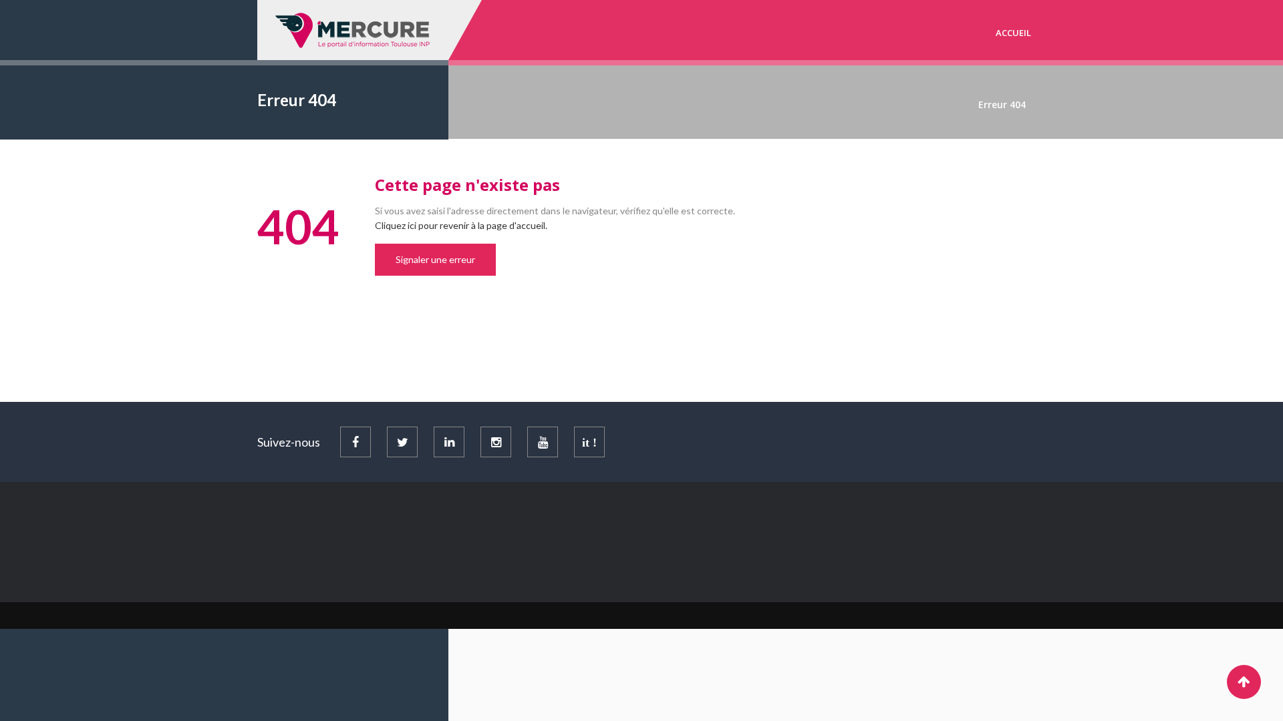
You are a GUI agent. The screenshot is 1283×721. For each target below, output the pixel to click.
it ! (589, 443)
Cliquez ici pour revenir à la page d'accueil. (461, 225)
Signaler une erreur (435, 259)
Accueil (1013, 33)
